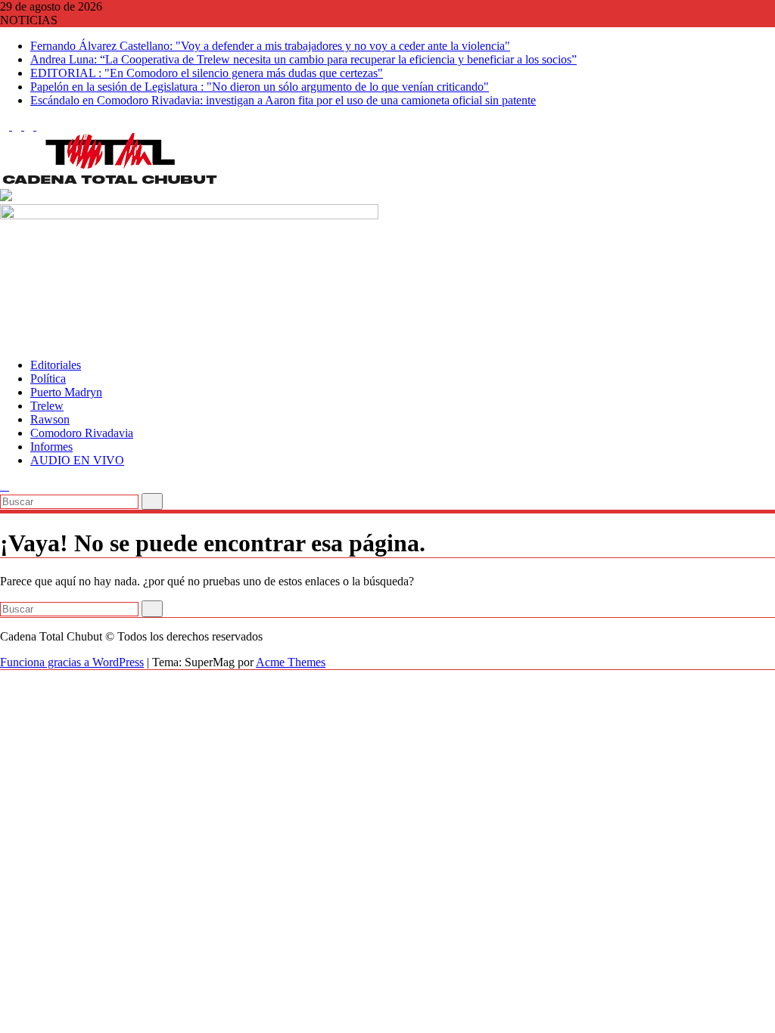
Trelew (47, 405)
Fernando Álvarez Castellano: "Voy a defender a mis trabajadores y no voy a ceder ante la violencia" (270, 45)
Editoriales (55, 364)
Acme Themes (290, 662)
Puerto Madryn (66, 392)
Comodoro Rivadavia (81, 433)
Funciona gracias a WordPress (72, 662)
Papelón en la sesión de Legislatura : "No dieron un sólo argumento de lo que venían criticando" (259, 86)
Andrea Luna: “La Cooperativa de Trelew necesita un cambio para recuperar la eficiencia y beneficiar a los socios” (303, 59)
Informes (51, 446)
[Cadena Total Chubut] (4, 339)
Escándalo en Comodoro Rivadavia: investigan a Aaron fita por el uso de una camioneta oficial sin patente (283, 100)
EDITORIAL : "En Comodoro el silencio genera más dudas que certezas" (206, 73)
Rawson (50, 419)
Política (48, 378)
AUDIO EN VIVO (77, 460)
